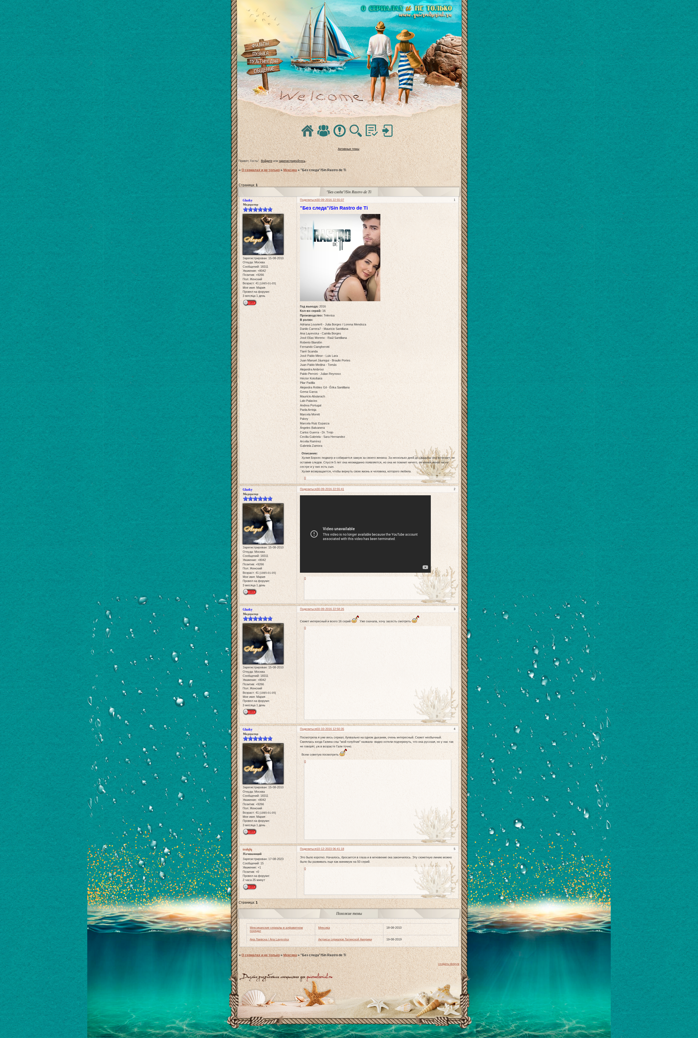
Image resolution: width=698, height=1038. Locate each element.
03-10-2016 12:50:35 (330, 729)
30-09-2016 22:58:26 (330, 609)
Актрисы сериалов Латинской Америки (345, 939)
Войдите (266, 160)
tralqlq (247, 849)
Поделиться (308, 199)
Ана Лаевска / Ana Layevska (269, 939)
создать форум (448, 963)
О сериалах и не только (261, 170)
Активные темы (348, 148)
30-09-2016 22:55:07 (330, 199)
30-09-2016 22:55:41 (330, 489)
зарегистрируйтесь (292, 160)
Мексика (290, 170)
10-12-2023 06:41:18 (330, 848)
